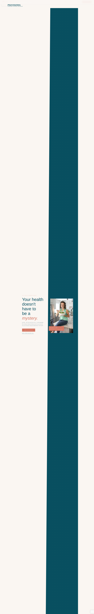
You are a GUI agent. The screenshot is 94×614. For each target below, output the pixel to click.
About (4, 2)
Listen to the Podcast (28, 330)
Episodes (8, 2)
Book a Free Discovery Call (28, 333)
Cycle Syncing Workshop (22, 2)
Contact (30, 2)
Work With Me (13, 2)
